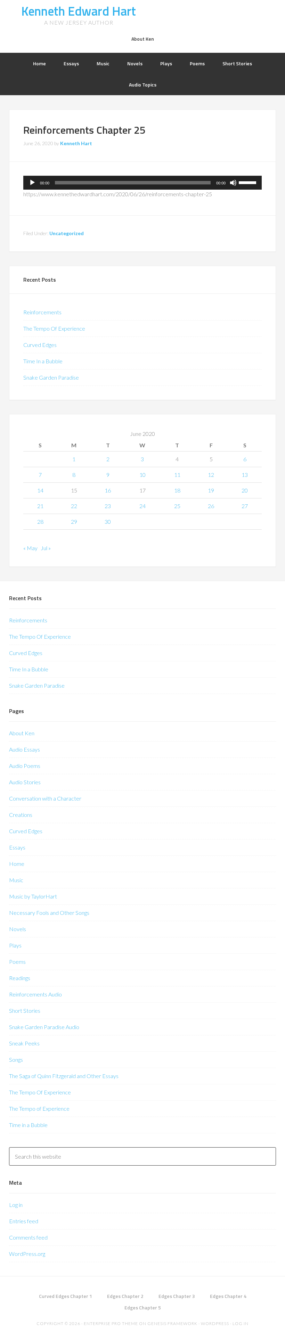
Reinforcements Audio (35, 994)
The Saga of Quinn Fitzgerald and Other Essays (64, 1076)
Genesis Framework (172, 1323)
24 (142, 506)
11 (177, 474)
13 (245, 474)
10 (142, 474)
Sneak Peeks (24, 1043)
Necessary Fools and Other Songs (49, 912)
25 (177, 506)
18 (177, 490)
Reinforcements (42, 312)
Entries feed (23, 1221)
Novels (17, 929)
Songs (16, 1059)
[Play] (32, 182)
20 (245, 490)
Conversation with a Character (45, 798)
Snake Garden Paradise (51, 377)
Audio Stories (25, 782)
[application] (142, 183)
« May (30, 548)
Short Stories (24, 1010)
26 (211, 506)
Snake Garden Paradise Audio (44, 1027)
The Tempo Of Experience (54, 328)
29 (74, 521)
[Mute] (233, 182)
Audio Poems (24, 765)
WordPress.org (27, 1253)
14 (40, 490)
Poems (17, 961)
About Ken (21, 733)
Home (16, 863)
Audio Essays (24, 749)
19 (211, 490)
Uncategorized (66, 233)
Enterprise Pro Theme (111, 1323)
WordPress (215, 1323)
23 (108, 506)
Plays (15, 945)
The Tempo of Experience (39, 1108)
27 (245, 506)
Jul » (46, 548)
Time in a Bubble (28, 1124)
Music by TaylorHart (33, 896)
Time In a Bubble (43, 361)
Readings (19, 978)
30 (108, 521)
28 (40, 521)
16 (108, 490)
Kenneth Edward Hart (78, 10)
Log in (16, 1204)
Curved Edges (40, 344)
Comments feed (28, 1237)
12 (211, 474)
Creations (20, 814)
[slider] (248, 182)
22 (74, 506)
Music (16, 880)
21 (40, 506)
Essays (17, 847)
